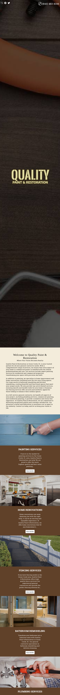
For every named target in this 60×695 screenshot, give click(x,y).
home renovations (12, 380)
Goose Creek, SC (34, 364)
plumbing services (30, 397)
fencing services (15, 390)
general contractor (27, 366)
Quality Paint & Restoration (16, 364)
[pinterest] (5, 3)
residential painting (16, 399)
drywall (43, 386)
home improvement (43, 378)
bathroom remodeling (28, 382)
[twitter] (9, 3)
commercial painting (45, 397)
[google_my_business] (2, 3)
